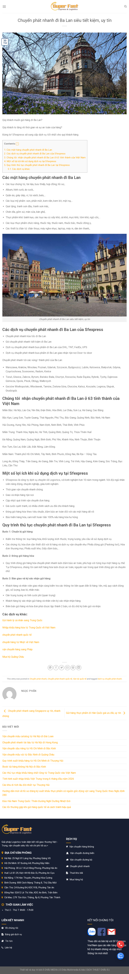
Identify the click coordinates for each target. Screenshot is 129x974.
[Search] (125, 6)
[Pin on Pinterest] (73, 667)
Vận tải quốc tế (79, 679)
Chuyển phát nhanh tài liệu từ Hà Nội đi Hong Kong (30, 742)
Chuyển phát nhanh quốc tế (60, 679)
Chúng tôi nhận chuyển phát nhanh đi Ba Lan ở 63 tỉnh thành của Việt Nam (45, 157)
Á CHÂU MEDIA (50, 969)
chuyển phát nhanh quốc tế (17, 634)
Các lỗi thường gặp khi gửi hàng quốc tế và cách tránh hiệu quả (36, 807)
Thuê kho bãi (76, 873)
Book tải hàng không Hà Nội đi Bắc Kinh (24, 766)
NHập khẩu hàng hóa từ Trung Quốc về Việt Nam (28, 627)
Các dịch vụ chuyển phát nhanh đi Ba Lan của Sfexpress (34, 153)
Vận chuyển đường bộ (81, 859)
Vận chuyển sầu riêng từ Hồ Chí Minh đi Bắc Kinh (29, 748)
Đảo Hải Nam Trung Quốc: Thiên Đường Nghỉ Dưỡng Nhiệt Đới (36, 801)
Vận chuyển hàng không (81, 846)
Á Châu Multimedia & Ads (72, 969)
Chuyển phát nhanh (38, 679)
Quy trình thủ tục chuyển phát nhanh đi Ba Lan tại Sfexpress (37, 165)
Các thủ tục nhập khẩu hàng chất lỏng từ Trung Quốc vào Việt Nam (39, 772)
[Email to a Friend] (67, 667)
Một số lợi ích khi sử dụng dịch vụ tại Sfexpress (30, 161)
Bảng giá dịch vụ (13, 934)
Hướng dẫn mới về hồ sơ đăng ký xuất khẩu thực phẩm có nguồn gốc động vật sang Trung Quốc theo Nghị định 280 (63, 793)
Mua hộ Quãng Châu (13, 656)
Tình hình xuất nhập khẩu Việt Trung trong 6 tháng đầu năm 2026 (38, 778)
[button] (17, 143)
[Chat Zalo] (120, 956)
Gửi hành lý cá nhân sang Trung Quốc (22, 620)
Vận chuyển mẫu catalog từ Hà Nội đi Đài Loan (27, 736)
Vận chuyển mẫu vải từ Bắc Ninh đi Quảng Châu (28, 754)
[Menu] (4, 6)
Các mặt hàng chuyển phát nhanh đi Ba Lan (28, 149)
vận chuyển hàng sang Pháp (17, 649)
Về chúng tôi (11, 928)
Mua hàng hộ (76, 879)
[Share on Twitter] (61, 667)
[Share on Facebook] (56, 667)
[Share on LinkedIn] (78, 667)
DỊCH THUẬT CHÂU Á (97, 969)
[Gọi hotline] (120, 944)
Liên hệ (8, 947)
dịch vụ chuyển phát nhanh (110, 679)
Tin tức (9, 941)
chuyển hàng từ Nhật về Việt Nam (21, 642)
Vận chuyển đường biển (82, 853)
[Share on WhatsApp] (50, 667)
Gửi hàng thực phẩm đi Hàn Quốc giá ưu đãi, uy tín (94, 712)
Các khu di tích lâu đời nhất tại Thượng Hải (26, 784)
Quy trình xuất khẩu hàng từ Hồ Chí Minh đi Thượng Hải (32, 760)
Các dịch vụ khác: (19, 169)
